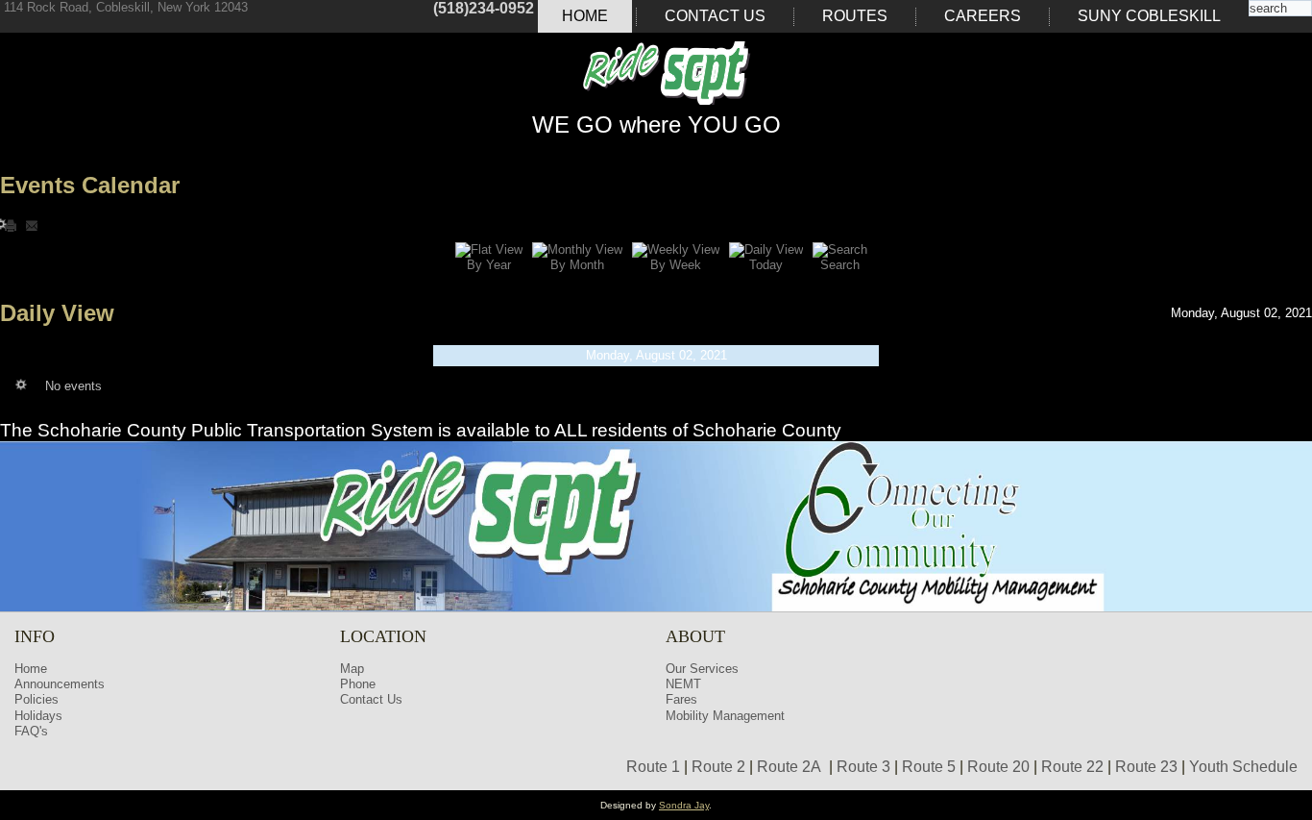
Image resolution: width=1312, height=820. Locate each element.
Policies (36, 699)
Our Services (702, 668)
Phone (358, 684)
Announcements (59, 684)
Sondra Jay (684, 805)
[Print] (12, 224)
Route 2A (789, 766)
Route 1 (653, 766)
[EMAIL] (31, 224)
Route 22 (1072, 766)
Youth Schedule (1243, 766)
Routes (854, 16)
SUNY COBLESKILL (1149, 16)
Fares (681, 699)
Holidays (38, 715)
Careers (982, 16)
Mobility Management (725, 715)
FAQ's (31, 731)
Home (585, 16)
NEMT (683, 684)
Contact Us (715, 16)
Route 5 (929, 766)
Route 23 (1146, 766)
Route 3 (863, 766)
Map (352, 668)
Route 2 (718, 766)
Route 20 (998, 766)
